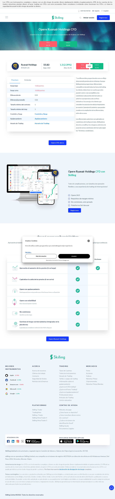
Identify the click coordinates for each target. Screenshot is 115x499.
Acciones (89, 373)
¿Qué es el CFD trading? (67, 387)
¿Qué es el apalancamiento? (69, 392)
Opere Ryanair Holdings (57, 339)
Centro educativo (65, 400)
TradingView (36, 412)
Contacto (35, 376)
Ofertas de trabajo (38, 373)
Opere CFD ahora (57, 143)
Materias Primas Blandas (94, 384)
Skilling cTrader (37, 415)
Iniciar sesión (88, 17)
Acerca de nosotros (39, 371)
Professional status (66, 395)
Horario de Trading (65, 376)
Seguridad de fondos (39, 379)
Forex (88, 371)
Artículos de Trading (66, 397)
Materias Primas (91, 379)
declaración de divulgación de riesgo (71, 469)
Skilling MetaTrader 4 (39, 418)
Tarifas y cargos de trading (68, 379)
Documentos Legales (66, 428)
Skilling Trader (37, 410)
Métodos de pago (65, 410)
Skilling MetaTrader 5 (39, 420)
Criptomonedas (91, 381)
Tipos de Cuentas (65, 371)
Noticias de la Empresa (40, 381)
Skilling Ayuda (64, 426)
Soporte (97, 11)
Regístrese (103, 18)
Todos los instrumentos (67, 373)
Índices (88, 376)
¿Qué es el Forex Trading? (68, 389)
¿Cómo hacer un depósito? (68, 412)
